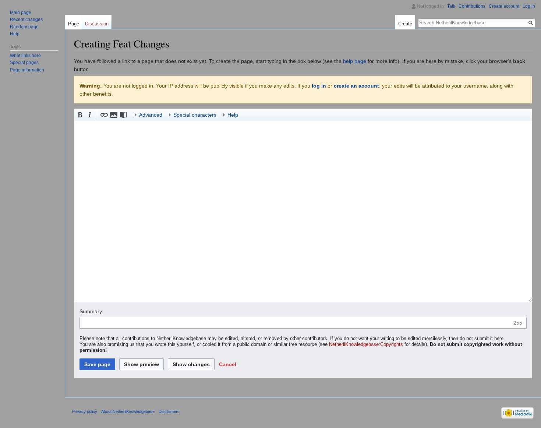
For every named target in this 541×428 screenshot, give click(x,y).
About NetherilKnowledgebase (128, 411)
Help (15, 33)
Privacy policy (84, 411)
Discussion (97, 23)
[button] (80, 115)
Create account (504, 6)
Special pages (24, 62)
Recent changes (26, 19)
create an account (356, 86)
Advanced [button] (150, 115)
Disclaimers (169, 411)
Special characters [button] (194, 115)
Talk (451, 6)
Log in (529, 6)
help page (354, 61)
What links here (25, 55)
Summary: (91, 311)
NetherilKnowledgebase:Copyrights (366, 344)
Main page (20, 12)
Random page (24, 26)
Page (73, 23)
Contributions (472, 6)
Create (405, 23)
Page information (27, 69)
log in (319, 86)
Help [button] (232, 115)
